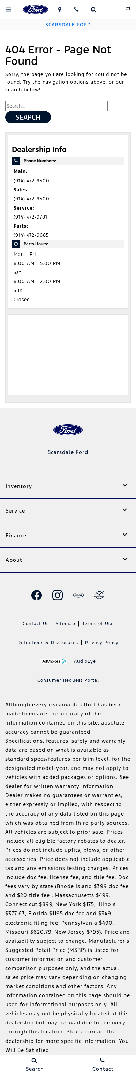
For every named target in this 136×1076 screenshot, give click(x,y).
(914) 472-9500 (32, 181)
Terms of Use (98, 624)
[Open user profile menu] (110, 9)
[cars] (78, 595)
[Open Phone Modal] (76, 9)
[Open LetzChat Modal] (127, 9)
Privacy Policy (102, 642)
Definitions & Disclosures (47, 642)
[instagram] (57, 595)
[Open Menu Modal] (8, 9)
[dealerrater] (99, 595)
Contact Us (36, 624)
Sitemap (65, 624)
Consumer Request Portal (68, 680)
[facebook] (36, 595)
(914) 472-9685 (31, 235)
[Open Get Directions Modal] (59, 9)
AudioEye (85, 661)
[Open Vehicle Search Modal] (93, 9)
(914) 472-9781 (30, 217)
